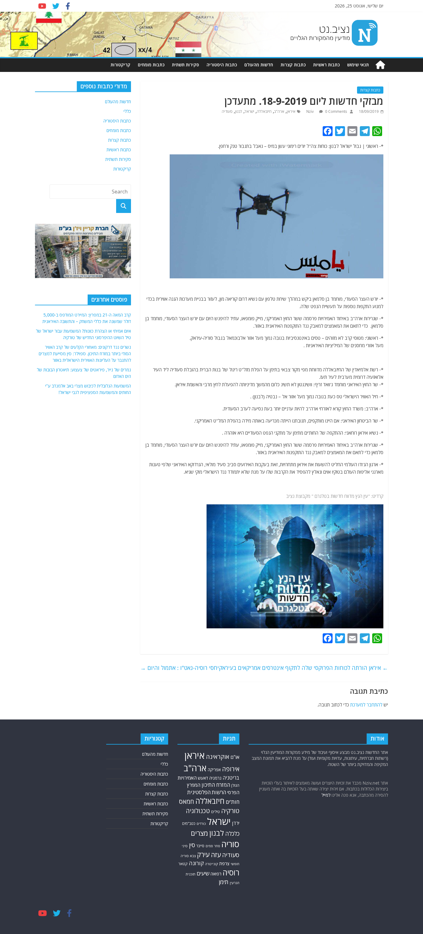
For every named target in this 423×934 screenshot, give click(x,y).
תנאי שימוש (358, 65)
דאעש (203, 778)
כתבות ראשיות (326, 65)
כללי (127, 111)
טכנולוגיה (198, 811)
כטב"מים (188, 823)
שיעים (203, 873)
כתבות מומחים (151, 65)
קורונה (196, 863)
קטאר (183, 863)
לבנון (238, 111)
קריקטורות (120, 65)
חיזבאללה (264, 111)
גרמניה (215, 778)
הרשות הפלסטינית (206, 792)
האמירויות (187, 777)
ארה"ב (279, 111)
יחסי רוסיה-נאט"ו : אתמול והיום (179, 667)
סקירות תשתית (185, 65)
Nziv (310, 111)
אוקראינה (217, 756)
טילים (215, 811)
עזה (216, 854)
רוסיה (231, 872)
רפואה (216, 874)
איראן (291, 111)
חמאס (186, 801)
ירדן (235, 823)
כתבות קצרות (293, 65)
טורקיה (230, 810)
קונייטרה (211, 863)
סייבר (200, 845)
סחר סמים (213, 846)
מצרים (199, 833)
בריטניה (231, 777)
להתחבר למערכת (366, 705)
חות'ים (232, 801)
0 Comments (335, 111)
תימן (224, 882)
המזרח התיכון (216, 784)
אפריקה (214, 769)
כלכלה (232, 833)
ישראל (249, 111)
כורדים (201, 823)
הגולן (235, 785)
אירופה (230, 769)
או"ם (234, 757)
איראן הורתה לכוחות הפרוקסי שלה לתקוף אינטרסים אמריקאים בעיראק (303, 667)
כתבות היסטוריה (222, 65)
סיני (185, 845)
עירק (203, 854)
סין (192, 845)
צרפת (224, 863)
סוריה (230, 844)
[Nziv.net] (380, 65)
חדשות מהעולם (258, 65)
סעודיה (227, 111)
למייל (325, 795)
